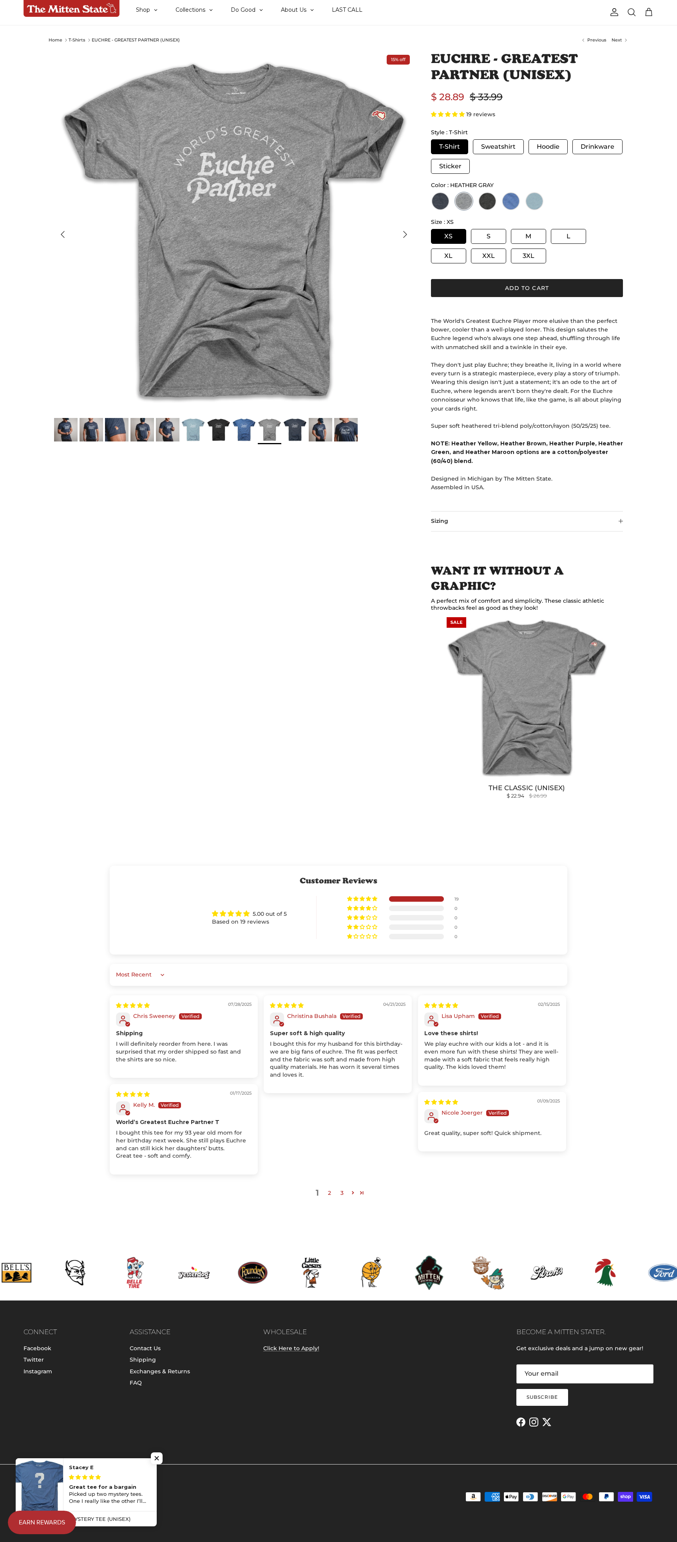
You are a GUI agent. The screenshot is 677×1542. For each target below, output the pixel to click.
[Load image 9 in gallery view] (234, 230)
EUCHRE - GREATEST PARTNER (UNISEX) (136, 40)
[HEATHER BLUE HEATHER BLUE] (510, 201)
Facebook (37, 1348)
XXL (488, 255)
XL (448, 255)
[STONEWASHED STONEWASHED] (534, 201)
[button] (448, 114)
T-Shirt (449, 146)
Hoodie (548, 146)
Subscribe (542, 1397)
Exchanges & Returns (160, 1371)
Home (55, 40)
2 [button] (329, 1192)
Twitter (34, 1359)
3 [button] (342, 1192)
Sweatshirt (498, 146)
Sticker (450, 166)
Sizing (439, 520)
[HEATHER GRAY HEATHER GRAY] (463, 201)
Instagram (38, 1371)
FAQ (136, 1382)
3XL (528, 255)
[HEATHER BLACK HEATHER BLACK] (487, 201)
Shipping (143, 1359)
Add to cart (527, 288)
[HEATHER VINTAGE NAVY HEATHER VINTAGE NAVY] (440, 201)
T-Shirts (77, 40)
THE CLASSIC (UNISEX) (527, 788)
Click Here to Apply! (291, 1348)
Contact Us (145, 1348)
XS (448, 236)
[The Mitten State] (71, 8)
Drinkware (597, 146)
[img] (133, 1005)
